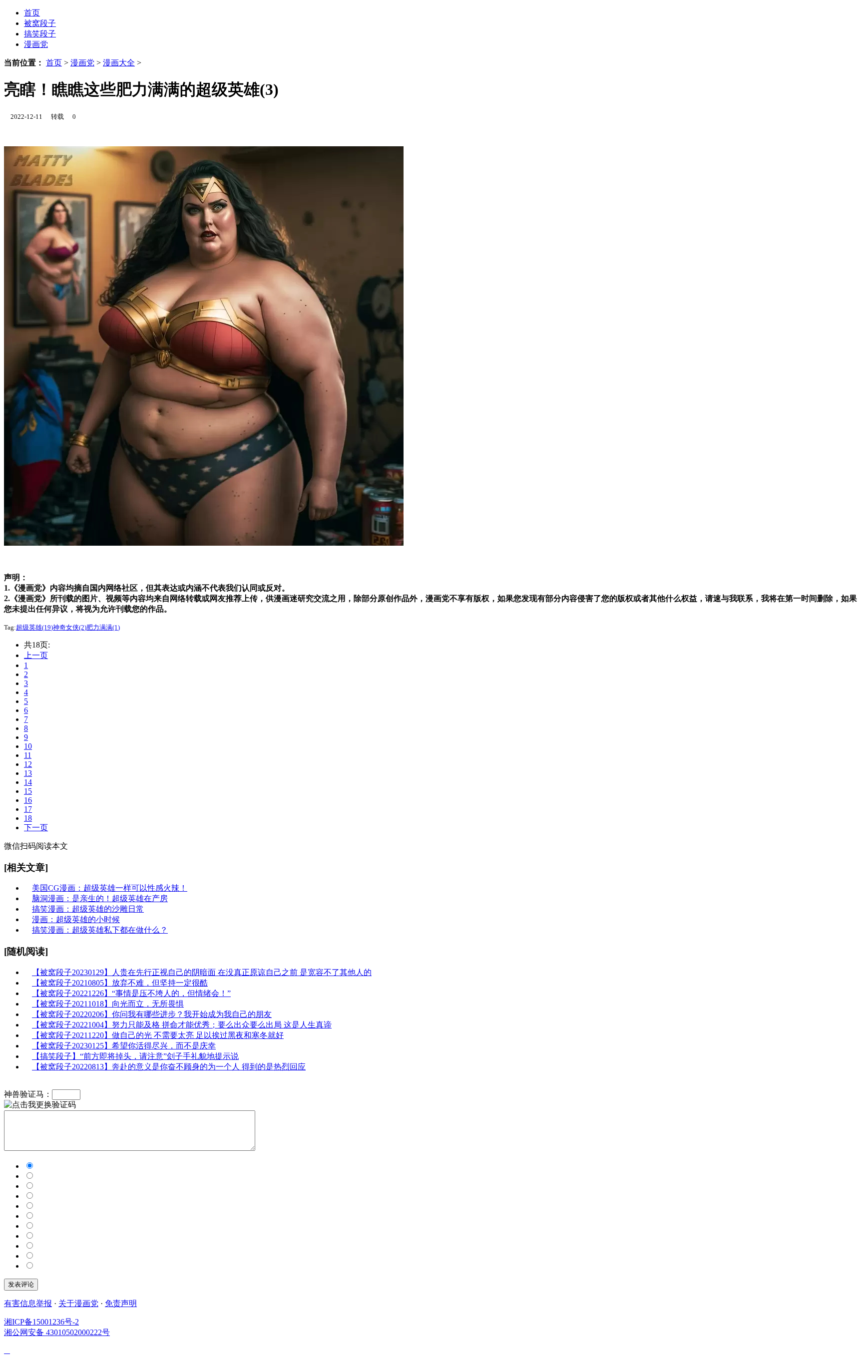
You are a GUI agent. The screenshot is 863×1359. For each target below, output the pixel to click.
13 (28, 773)
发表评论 (21, 1284)
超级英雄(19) (34, 627)
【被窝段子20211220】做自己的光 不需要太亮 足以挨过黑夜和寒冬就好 (158, 1035)
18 (28, 818)
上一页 (36, 655)
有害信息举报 (28, 1303)
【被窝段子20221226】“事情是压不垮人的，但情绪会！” (131, 993)
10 (28, 746)
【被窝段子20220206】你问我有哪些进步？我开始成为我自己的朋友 (152, 1014)
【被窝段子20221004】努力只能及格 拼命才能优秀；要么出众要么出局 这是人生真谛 (182, 1024)
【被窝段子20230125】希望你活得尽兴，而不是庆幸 (124, 1045)
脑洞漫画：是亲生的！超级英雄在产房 (100, 898)
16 (28, 800)
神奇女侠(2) (69, 627)
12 (28, 764)
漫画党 (36, 44)
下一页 (36, 827)
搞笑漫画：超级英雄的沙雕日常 (88, 909)
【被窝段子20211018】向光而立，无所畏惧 (108, 1004)
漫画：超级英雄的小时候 (76, 919)
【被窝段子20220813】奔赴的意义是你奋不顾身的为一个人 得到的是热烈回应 (169, 1066)
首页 (54, 62)
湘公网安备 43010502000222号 (57, 1332)
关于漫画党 (78, 1303)
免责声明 (121, 1303)
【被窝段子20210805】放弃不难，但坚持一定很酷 (120, 983)
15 (28, 791)
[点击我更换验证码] (40, 1105)
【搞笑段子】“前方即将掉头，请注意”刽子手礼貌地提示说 (135, 1056)
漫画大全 (119, 62)
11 (27, 755)
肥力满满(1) (103, 627)
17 (28, 809)
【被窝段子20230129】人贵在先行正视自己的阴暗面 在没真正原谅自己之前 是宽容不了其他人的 (202, 972)
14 (28, 782)
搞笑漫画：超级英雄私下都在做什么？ (100, 930)
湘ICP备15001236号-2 (41, 1322)
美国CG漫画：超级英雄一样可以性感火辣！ (109, 888)
